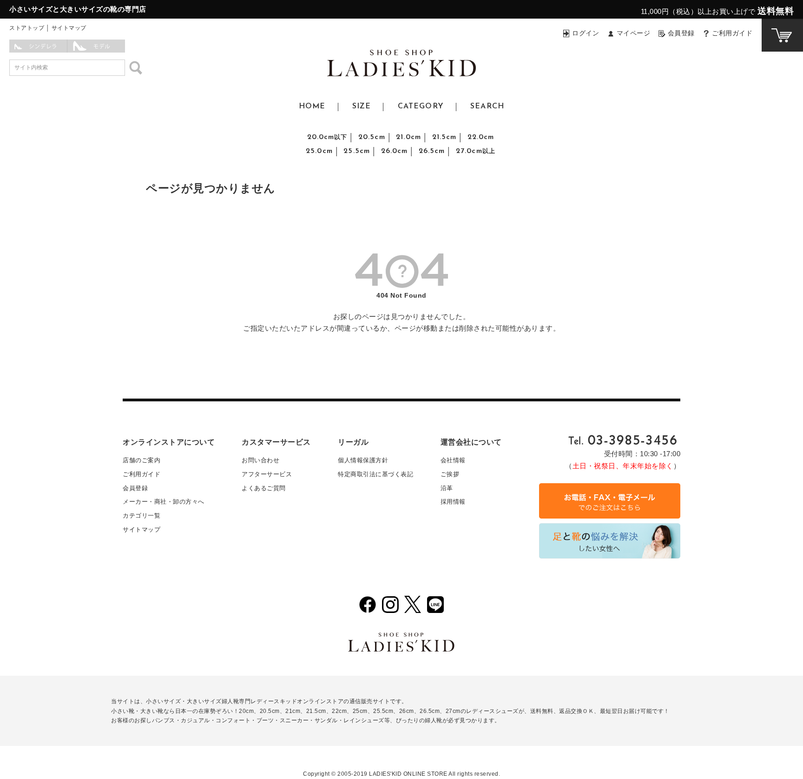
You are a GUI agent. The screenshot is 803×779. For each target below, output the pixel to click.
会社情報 (453, 460)
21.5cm (444, 137)
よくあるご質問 (264, 488)
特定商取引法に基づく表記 (375, 474)
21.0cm (408, 137)
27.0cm (475, 151)
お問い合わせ (260, 460)
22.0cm (480, 137)
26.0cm (394, 151)
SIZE (361, 106)
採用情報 (453, 501)
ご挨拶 (450, 474)
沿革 (447, 488)
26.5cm (432, 151)
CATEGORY (421, 106)
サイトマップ (69, 28)
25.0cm (319, 151)
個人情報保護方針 (363, 460)
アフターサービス (267, 474)
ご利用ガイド (732, 33)
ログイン (585, 33)
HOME (312, 106)
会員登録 (681, 33)
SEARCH (487, 106)
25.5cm (356, 151)
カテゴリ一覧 (141, 515)
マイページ (634, 33)
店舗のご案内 (141, 460)
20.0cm (327, 137)
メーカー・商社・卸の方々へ (163, 501)
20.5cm (371, 137)
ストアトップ (26, 28)
